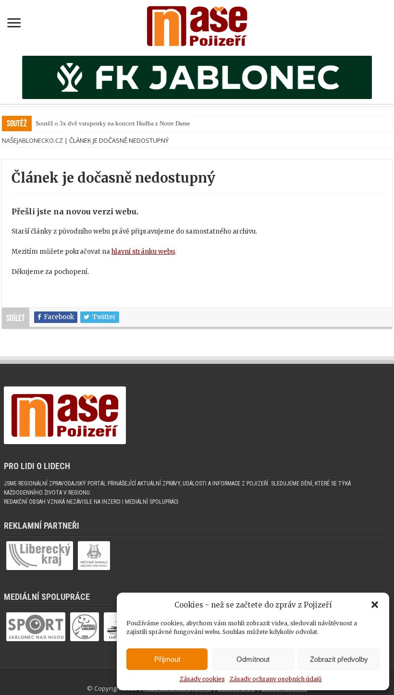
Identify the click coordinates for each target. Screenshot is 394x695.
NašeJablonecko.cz (32, 140)
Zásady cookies (202, 679)
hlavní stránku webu (143, 252)
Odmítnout (253, 659)
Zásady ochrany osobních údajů (276, 679)
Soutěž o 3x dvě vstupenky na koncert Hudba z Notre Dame (113, 123)
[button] (375, 604)
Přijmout (167, 659)
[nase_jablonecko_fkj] (197, 77)
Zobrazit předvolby (339, 659)
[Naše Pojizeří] (197, 24)
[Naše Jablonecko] (65, 420)
